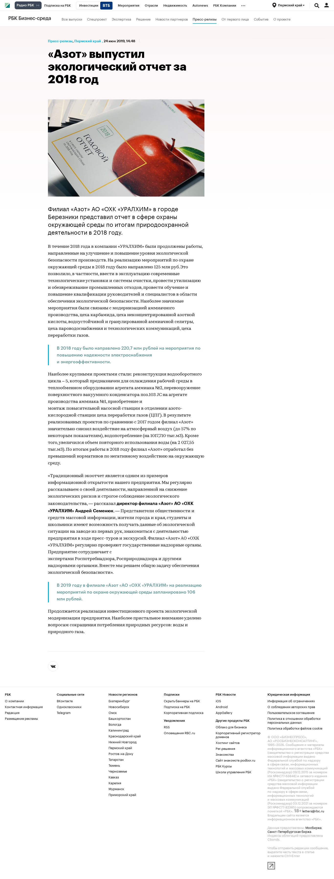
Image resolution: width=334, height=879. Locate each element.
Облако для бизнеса (231, 726)
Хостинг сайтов (228, 742)
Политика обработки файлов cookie (295, 727)
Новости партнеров (172, 18)
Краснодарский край (125, 735)
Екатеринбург (119, 700)
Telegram (64, 712)
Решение (143, 18)
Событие (261, 18)
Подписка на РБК (177, 706)
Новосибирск (119, 706)
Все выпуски (72, 18)
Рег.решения (225, 748)
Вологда (115, 724)
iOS (218, 700)
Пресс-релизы (205, 18)
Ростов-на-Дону (121, 753)
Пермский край (87, 41)
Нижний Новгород (123, 741)
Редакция (12, 712)
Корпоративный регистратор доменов (238, 734)
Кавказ (114, 776)
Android (222, 706)
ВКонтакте (65, 700)
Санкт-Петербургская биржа (289, 831)
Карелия (115, 782)
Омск (113, 712)
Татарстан (116, 759)
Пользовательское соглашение (290, 712)
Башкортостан (120, 718)
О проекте (281, 18)
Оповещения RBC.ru (179, 732)
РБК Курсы (224, 765)
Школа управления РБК (233, 771)
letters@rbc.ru (313, 810)
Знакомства (225, 754)
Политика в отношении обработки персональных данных (294, 720)
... (243, 4)
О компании (14, 700)
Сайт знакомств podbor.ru (235, 759)
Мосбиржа (313, 827)
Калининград (119, 729)
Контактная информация (24, 706)
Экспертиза (121, 18)
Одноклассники (69, 706)
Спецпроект (97, 18)
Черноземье (118, 770)
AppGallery (224, 712)
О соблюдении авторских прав (291, 706)
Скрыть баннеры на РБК (182, 700)
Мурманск (116, 788)
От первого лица (235, 18)
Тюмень (114, 765)
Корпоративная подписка (183, 712)
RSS (167, 726)
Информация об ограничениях (291, 700)
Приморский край (122, 794)
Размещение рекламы (21, 718)
